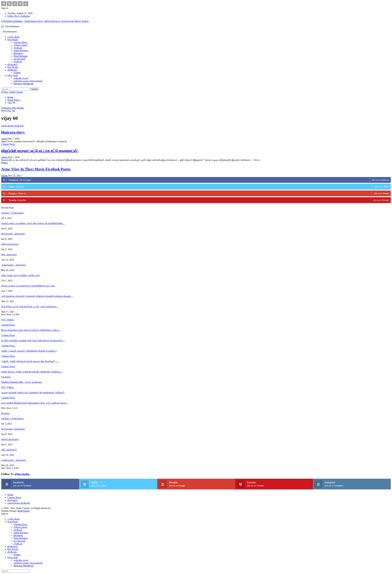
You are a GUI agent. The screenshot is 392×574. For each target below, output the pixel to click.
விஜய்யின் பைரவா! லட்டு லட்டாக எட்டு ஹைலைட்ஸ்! (39, 151)
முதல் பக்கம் (13, 36)
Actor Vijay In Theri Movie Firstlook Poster (36, 169)
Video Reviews (20, 50)
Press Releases (20, 56)
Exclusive (6, 377)
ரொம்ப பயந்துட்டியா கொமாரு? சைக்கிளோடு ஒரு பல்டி (28, 285)
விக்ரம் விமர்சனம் (10, 244)
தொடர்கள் (12, 75)
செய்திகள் (12, 39)
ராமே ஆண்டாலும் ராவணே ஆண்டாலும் (20, 275)
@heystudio (22, 474)
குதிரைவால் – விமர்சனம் (13, 265)
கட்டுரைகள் (19, 59)
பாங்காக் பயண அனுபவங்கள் (28, 81)
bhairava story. (13, 132)
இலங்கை (18, 53)
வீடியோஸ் (12, 70)
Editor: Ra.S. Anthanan (18, 16)
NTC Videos (7, 387)
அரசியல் (17, 48)
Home (10, 494)
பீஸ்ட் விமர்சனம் (9, 254)
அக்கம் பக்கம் (20, 45)
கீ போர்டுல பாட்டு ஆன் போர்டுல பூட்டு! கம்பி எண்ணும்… (29, 306)
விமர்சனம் (12, 64)
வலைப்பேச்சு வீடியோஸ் (12, 125)
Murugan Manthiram (23, 83)
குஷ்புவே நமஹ (20, 78)
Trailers (17, 72)
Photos (4, 162)
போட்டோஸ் (12, 67)
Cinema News (20, 42)
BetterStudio (24, 511)
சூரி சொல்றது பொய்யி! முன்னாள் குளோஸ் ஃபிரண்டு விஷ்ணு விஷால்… (37, 296)
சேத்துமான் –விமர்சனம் (13, 233)
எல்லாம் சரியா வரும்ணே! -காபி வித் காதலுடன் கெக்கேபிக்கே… (33, 223)
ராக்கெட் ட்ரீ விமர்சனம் (12, 213)
